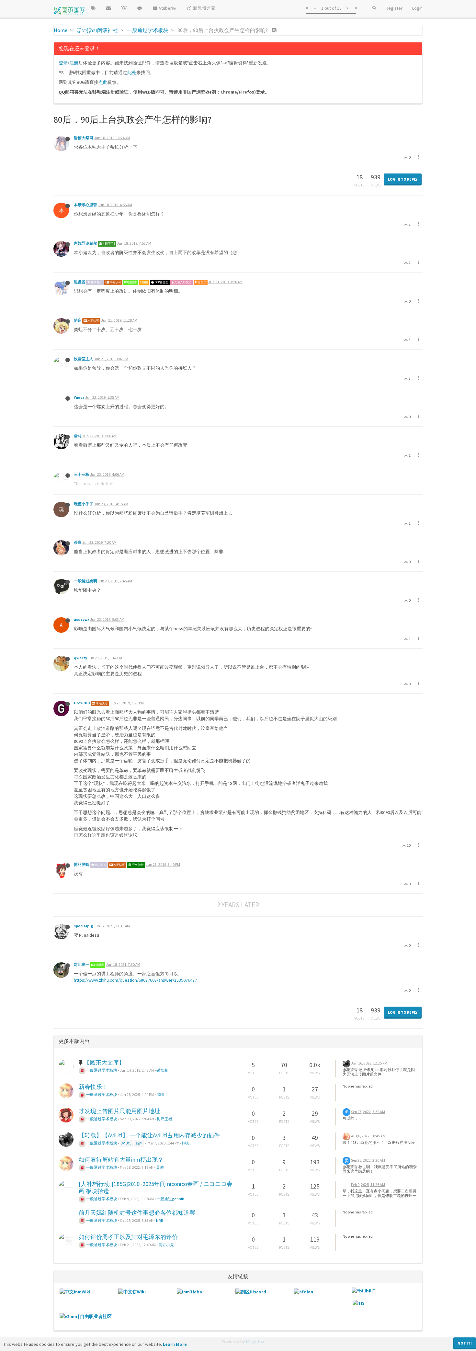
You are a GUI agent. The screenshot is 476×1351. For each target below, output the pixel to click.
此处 (131, 72)
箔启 (78, 320)
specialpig (83, 925)
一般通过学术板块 (101, 1070)
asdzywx (81, 619)
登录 (63, 63)
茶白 (78, 542)
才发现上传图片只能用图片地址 (119, 1111)
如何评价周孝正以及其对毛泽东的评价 (128, 1237)
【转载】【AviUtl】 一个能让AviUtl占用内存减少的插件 (149, 1135)
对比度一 (81, 964)
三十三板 (81, 474)
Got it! (465, 1343)
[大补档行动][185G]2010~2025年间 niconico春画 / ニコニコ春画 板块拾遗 (155, 1187)
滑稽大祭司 (83, 137)
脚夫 (186, 1143)
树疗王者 (164, 1118)
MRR (159, 1220)
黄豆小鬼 (166, 1244)
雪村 (78, 435)
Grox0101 (82, 702)
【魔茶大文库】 (104, 1062)
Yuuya (79, 397)
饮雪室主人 (83, 358)
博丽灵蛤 (81, 864)
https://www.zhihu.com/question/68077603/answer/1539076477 (135, 980)
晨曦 (160, 1094)
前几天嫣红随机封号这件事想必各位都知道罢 (137, 1212)
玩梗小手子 (83, 503)
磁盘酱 (79, 281)
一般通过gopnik (170, 1198)
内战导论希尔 (85, 243)
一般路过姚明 (85, 580)
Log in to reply (402, 179)
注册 (73, 63)
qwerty (80, 657)
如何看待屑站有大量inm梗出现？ (121, 1159)
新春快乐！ (93, 1086)
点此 (103, 82)
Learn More (175, 1344)
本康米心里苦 (85, 204)
